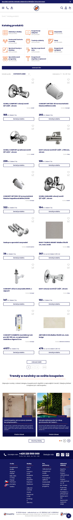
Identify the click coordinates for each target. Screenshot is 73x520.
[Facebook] (58, 454)
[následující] (68, 440)
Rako (68, 247)
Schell (32, 108)
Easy (68, 154)
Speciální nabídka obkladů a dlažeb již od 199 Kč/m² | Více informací (23, 1)
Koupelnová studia (14, 468)
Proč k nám (29, 468)
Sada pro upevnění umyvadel (15, 242)
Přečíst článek (19, 434)
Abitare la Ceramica (65, 341)
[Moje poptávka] (70, 8)
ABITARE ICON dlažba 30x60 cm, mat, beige (54, 336)
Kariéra (12, 486)
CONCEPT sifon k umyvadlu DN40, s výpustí (17, 290)
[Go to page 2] (61, 440)
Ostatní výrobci (30, 247)
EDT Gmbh (63, 485)
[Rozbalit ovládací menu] (68, 515)
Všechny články (36, 441)
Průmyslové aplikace (46, 479)
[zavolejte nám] (8, 8)
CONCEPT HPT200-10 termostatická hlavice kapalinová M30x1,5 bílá (18, 197)
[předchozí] (64, 440)
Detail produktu (18, 119)
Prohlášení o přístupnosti (64, 493)
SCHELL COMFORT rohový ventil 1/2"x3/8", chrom (16, 105)
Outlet (29, 492)
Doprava (29, 482)
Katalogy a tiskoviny (30, 500)
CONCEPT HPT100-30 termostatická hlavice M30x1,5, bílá (53, 105)
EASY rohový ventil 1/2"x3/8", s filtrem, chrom (54, 151)
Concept (67, 108)
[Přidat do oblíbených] (33, 80)
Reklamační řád (64, 497)
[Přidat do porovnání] (33, 83)
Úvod (3, 16)
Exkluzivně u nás (30, 495)
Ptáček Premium (13, 481)
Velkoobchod (46, 469)
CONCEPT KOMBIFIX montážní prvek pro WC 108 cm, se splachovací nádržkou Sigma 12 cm (18, 337)
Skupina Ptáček (12, 472)
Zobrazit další (36, 362)
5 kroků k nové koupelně (30, 473)
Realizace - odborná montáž (30, 487)
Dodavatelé (46, 482)
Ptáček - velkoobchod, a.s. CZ (64, 475)
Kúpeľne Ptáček (63, 470)
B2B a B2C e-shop (13, 477)
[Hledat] (62, 8)
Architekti (45, 475)
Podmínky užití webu (63, 489)
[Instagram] (63, 454)
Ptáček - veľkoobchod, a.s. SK (64, 481)
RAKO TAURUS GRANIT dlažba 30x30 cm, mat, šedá (53, 243)
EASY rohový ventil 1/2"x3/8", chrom (53, 289)
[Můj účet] (66, 8)
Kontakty (13, 484)
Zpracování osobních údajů (64, 502)
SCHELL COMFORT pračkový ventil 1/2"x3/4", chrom (17, 151)
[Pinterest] (67, 454)
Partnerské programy (45, 485)
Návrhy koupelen (30, 479)
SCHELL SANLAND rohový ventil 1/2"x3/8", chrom (51, 197)
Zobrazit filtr (36, 68)
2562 (44, 367)
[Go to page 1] (59, 440)
